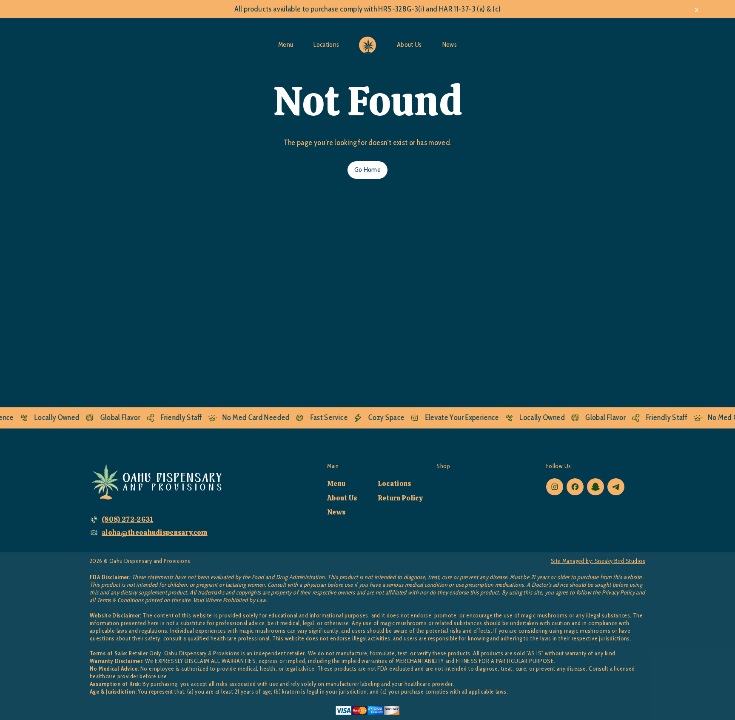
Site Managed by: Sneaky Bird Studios (598, 561)
